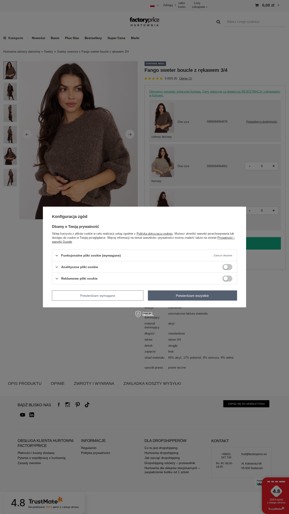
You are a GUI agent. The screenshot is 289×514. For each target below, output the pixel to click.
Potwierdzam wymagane (97, 295)
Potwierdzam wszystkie (192, 295)
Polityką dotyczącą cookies (155, 233)
